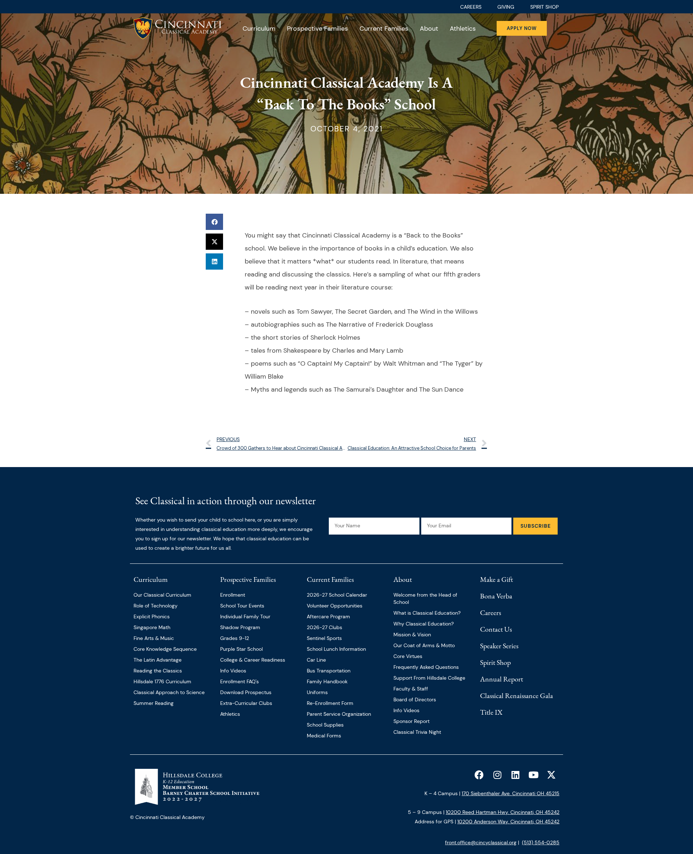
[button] (214, 222)
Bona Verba (496, 596)
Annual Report (501, 679)
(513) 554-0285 (540, 842)
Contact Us (496, 629)
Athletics (463, 28)
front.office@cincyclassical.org (481, 842)
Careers (490, 612)
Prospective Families (317, 28)
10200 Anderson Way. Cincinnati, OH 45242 (508, 821)
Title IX (491, 712)
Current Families (383, 28)
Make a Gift (496, 579)
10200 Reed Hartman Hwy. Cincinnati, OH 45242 (502, 812)
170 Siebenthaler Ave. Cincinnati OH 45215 (510, 793)
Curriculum (259, 28)
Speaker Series (499, 645)
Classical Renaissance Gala (516, 695)
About (429, 28)
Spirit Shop (495, 662)
